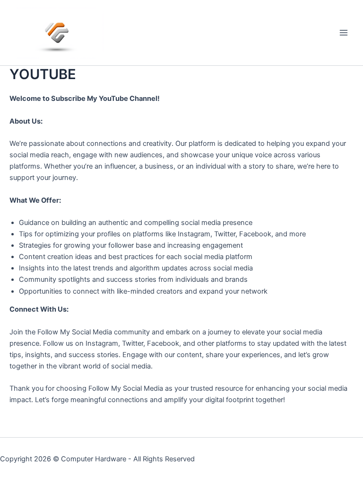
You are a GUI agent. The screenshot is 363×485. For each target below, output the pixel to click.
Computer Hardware (93, 459)
